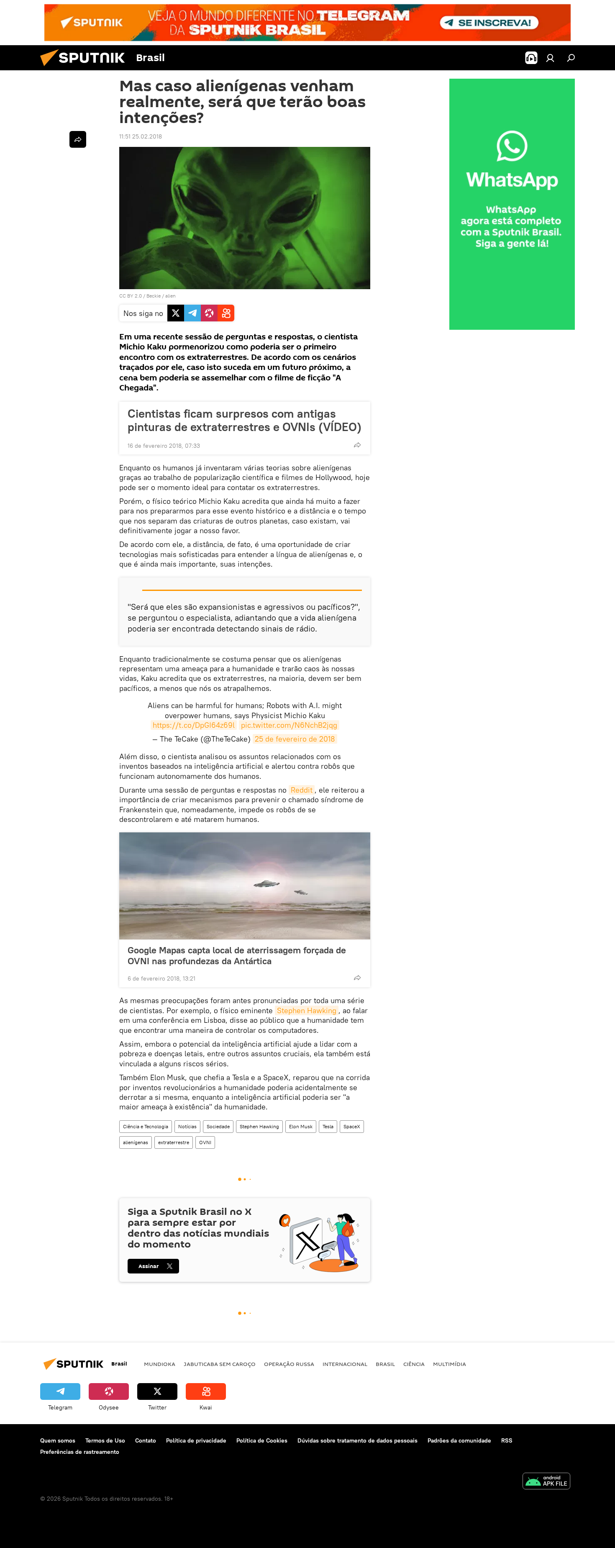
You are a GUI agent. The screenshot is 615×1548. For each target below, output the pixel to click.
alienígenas (135, 1142)
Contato (145, 1440)
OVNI (205, 1142)
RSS (506, 1440)
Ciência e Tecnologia (145, 1126)
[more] (357, 444)
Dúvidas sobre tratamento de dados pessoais (357, 1440)
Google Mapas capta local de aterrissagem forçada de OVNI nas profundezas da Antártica (237, 955)
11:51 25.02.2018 (140, 136)
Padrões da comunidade (459, 1440)
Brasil (385, 1364)
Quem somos (57, 1440)
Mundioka (159, 1364)
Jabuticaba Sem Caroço (220, 1364)
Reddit (302, 790)
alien (170, 296)
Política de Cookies (261, 1440)
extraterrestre (173, 1142)
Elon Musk (301, 1126)
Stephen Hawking (306, 1010)
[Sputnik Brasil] (86, 68)
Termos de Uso (105, 1440)
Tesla (328, 1126)
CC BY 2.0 (130, 296)
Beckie (153, 296)
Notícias (187, 1126)
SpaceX (351, 1126)
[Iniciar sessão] (550, 57)
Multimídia (449, 1364)
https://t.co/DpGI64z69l (194, 725)
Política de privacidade (196, 1440)
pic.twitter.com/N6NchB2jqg (289, 725)
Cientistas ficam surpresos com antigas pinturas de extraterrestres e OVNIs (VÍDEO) (244, 420)
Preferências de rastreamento (79, 1452)
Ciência (414, 1364)
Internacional (345, 1364)
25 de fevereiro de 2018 (295, 739)
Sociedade (218, 1126)
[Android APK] (546, 1482)
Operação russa (289, 1364)
